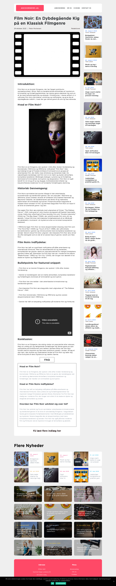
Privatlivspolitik (60, 583)
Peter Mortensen (35, 28)
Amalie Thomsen (90, 89)
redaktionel (75, 28)
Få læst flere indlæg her (47, 430)
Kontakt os (86, 8)
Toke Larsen (89, 61)
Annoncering (59, 8)
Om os (69, 8)
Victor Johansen (90, 32)
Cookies (76, 8)
